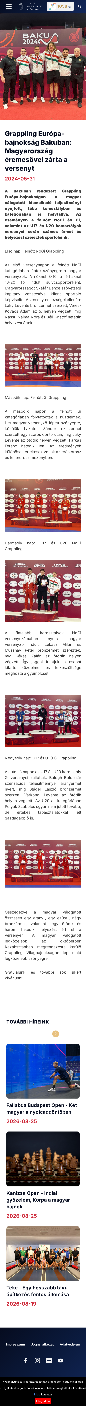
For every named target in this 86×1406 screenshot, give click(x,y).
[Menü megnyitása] (8, 6)
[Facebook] (25, 1361)
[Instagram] (37, 1361)
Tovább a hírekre (28, 1033)
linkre (37, 1394)
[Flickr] (49, 1360)
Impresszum (15, 1344)
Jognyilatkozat (42, 1344)
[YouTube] (60, 1361)
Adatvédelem (70, 1344)
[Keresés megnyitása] (79, 6)
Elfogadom (43, 1401)
